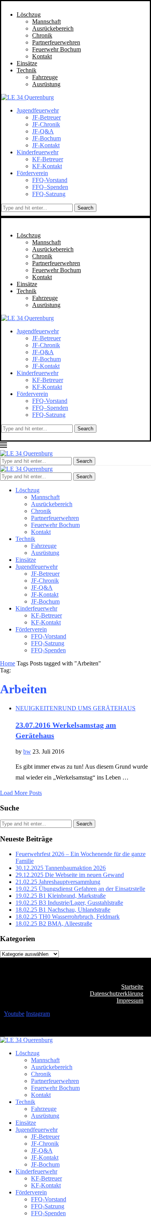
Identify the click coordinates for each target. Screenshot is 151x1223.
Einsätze (27, 63)
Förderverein (32, 173)
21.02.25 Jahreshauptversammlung (57, 881)
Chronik (42, 35)
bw (27, 751)
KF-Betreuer (47, 159)
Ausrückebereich (53, 28)
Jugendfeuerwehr (38, 110)
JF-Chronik (46, 124)
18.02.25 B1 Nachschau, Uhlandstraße (62, 909)
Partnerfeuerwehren (56, 42)
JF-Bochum (46, 138)
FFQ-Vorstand (49, 180)
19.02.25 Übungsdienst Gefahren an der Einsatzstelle (80, 888)
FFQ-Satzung (48, 194)
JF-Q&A (43, 131)
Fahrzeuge (45, 77)
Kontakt (42, 56)
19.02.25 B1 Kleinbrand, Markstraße (60, 895)
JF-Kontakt (46, 145)
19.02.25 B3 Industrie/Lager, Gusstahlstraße (69, 902)
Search (85, 208)
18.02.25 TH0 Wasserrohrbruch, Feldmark (67, 916)
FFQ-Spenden (48, 650)
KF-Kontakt (47, 166)
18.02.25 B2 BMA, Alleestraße (53, 923)
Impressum (130, 1000)
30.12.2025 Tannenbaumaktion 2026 (60, 868)
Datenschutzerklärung (116, 993)
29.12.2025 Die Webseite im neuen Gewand (69, 875)
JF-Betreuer (46, 117)
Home (7, 663)
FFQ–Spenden (50, 187)
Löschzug (29, 14)
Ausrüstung (46, 84)
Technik (26, 70)
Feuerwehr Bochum (56, 49)
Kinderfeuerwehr (37, 152)
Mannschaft (46, 21)
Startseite (132, 986)
